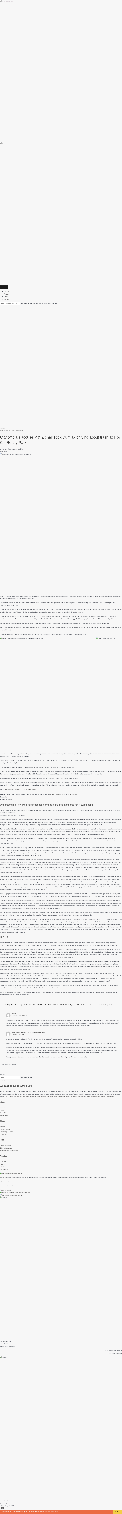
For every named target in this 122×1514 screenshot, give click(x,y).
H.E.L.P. (4, 937)
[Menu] (4, 287)
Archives (6, 299)
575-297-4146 (72, 794)
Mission (2, 1108)
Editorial (2, 1126)
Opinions (6, 291)
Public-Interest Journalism (8, 1113)
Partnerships (4, 1115)
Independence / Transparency (9, 1150)
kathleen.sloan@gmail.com (57, 794)
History (2, 1110)
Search (2, 1074)
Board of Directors (5, 1129)
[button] (2, 428)
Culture (6, 296)
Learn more (54, 1511)
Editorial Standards (6, 1148)
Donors (2, 1167)
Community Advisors (6, 1132)
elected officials (9, 789)
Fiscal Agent (4, 1169)
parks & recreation (21, 789)
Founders (3, 1164)
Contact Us (3, 1134)
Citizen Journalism (6, 1145)
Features (6, 294)
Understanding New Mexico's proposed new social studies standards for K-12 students (46, 804)
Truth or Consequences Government (11, 431)
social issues (32, 789)
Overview (3, 1161)
